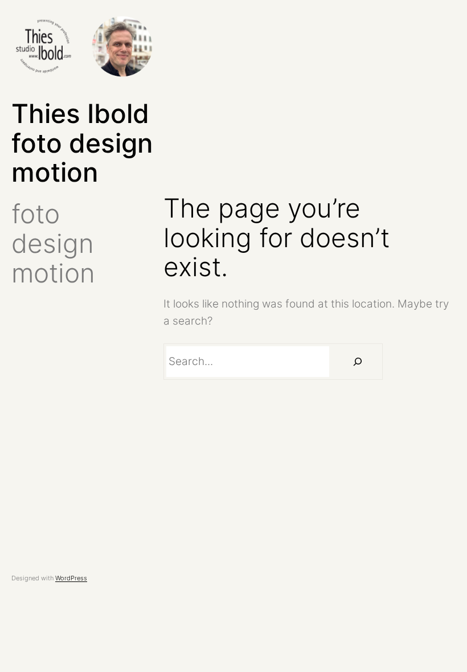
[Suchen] (357, 361)
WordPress (71, 578)
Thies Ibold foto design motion (82, 143)
